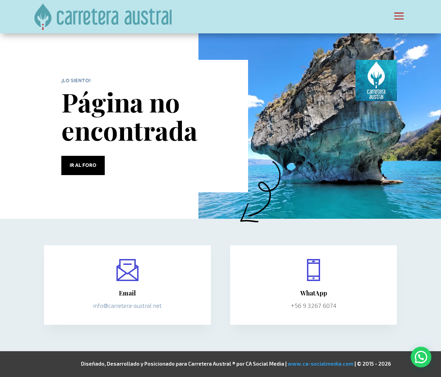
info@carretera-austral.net (127, 306)
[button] (421, 357)
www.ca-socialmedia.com (320, 363)
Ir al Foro (83, 165)
